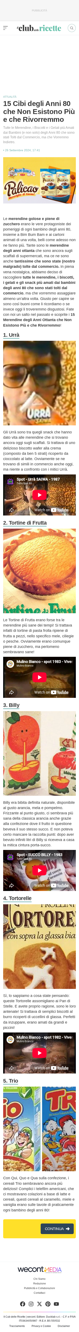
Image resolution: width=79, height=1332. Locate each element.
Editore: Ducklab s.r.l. (49, 1316)
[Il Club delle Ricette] (39, 28)
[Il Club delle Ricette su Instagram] (31, 1305)
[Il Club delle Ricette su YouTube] (56, 1305)
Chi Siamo (39, 1278)
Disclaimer (64, 1326)
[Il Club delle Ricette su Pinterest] (48, 1305)
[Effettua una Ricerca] (72, 28)
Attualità (9, 96)
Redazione (39, 1283)
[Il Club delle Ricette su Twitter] (39, 1305)
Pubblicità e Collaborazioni (39, 1288)
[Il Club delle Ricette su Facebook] (22, 1305)
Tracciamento (17, 1326)
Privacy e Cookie (41, 1326)
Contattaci (39, 1292)
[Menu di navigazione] (5, 28)
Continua (54, 1229)
